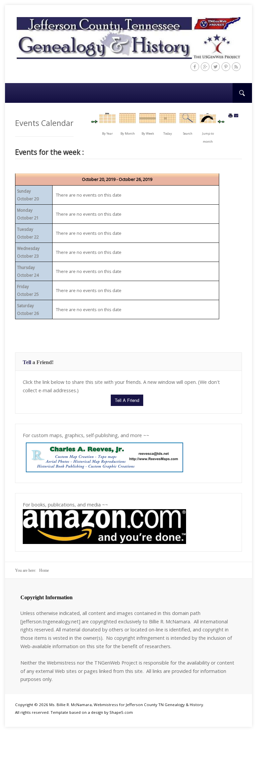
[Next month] (223, 121)
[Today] (167, 121)
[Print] (230, 116)
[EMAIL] (236, 116)
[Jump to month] (207, 121)
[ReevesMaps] (104, 457)
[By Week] (147, 121)
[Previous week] (95, 121)
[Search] (187, 121)
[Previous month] (92, 121)
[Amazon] (104, 526)
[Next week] (219, 121)
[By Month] (127, 121)
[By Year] (107, 121)
